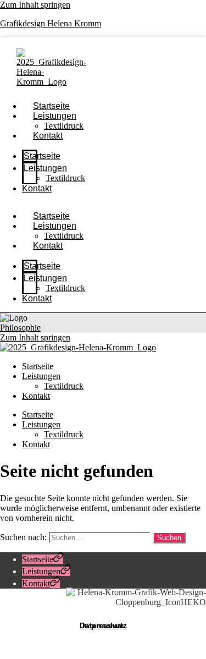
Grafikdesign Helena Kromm (50, 23)
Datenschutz (103, 625)
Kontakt (48, 135)
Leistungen (54, 115)
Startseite (42, 156)
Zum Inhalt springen (35, 4)
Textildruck (65, 178)
